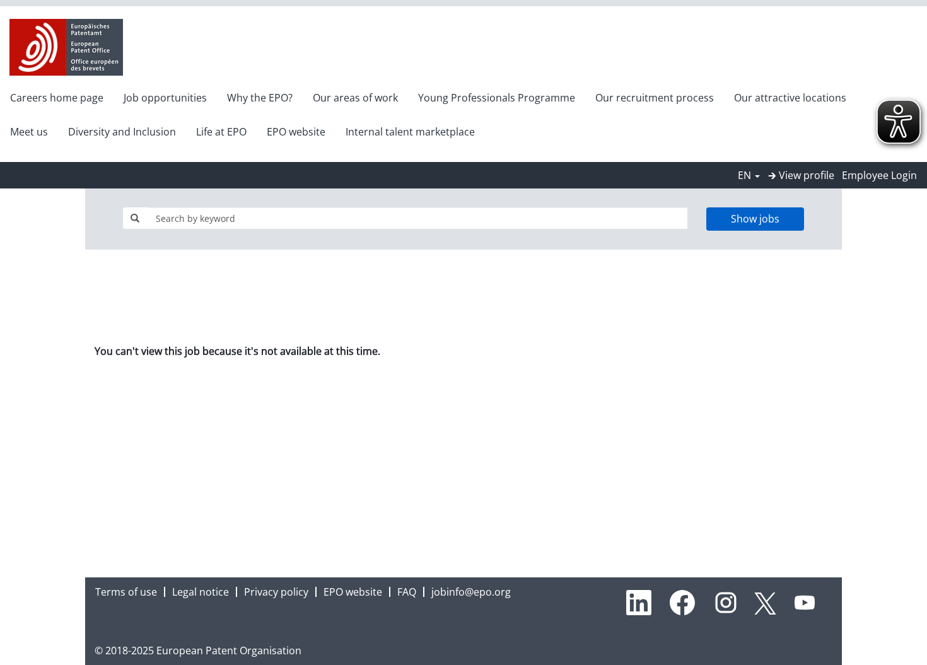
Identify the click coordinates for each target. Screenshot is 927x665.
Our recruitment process (654, 98)
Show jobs (755, 219)
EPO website (296, 132)
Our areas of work (355, 98)
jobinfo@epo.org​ (471, 592)
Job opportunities (165, 98)
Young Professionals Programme (496, 98)
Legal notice (200, 592)
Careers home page (56, 98)
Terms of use (126, 592)
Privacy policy (276, 592)
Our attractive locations (790, 98)
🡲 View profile (801, 175)
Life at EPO (221, 132)
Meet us (29, 132)
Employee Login (879, 175)
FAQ (406, 592)
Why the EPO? (260, 98)
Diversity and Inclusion (122, 132)
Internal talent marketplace (410, 132)
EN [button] (746, 175)
